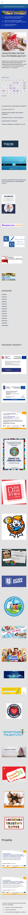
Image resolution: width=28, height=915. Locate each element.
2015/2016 (4, 299)
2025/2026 (4, 323)
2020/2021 (4, 311)
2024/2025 (4, 320)
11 (24, 85)
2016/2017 (4, 301)
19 (3, 90)
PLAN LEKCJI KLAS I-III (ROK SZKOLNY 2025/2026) (14, 106)
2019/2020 (4, 308)
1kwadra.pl (10, 904)
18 (24, 88)
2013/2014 (4, 294)
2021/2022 (4, 313)
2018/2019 (4, 306)
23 (17, 90)
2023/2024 (4, 318)
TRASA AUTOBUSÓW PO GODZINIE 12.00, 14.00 (13, 124)
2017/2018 (4, 304)
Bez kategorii (5, 325)
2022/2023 (4, 316)
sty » (5, 95)
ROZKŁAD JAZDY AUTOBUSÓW (9, 121)
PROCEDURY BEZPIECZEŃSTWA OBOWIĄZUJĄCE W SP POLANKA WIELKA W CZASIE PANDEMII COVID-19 (14, 181)
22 (14, 90)
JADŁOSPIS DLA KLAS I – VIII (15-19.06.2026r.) (13, 117)
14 (10, 88)
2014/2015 (4, 297)
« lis (3, 95)
